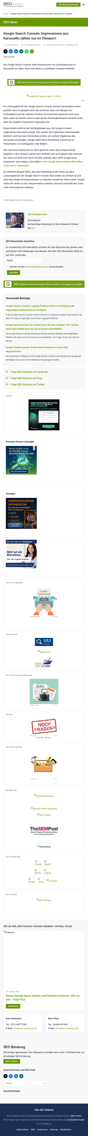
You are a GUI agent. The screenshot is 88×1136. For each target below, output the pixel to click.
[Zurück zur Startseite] (13, 4)
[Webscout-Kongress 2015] (44, 652)
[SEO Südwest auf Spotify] (48, 863)
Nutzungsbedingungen (37, 266)
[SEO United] (44, 814)
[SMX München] (44, 641)
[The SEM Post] (44, 830)
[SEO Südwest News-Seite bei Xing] (42, 880)
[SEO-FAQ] (44, 727)
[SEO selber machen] (44, 765)
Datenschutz (22, 1129)
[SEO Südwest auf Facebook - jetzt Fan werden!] (39, 863)
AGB (33, 1129)
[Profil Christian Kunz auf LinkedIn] (49, 872)
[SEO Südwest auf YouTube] (53, 880)
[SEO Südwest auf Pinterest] (39, 872)
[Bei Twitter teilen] (5, 51)
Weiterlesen (13, 1006)
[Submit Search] (44, 1083)
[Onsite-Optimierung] (44, 601)
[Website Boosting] (44, 796)
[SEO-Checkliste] (44, 414)
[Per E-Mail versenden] (32, 51)
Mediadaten (65, 1129)
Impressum (42, 1129)
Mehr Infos (75, 1115)
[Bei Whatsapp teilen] (27, 51)
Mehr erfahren (12, 1061)
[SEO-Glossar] (44, 900)
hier (33, 228)
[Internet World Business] (44, 808)
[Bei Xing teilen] (21, 51)
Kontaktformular (76, 1119)
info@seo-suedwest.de (25, 1028)
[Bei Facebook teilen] (11, 51)
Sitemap (54, 1129)
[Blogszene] (44, 692)
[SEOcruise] (44, 662)
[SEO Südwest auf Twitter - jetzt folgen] (32, 880)
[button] (83, 4)
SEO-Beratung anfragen (68, 4)
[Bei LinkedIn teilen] (16, 51)
